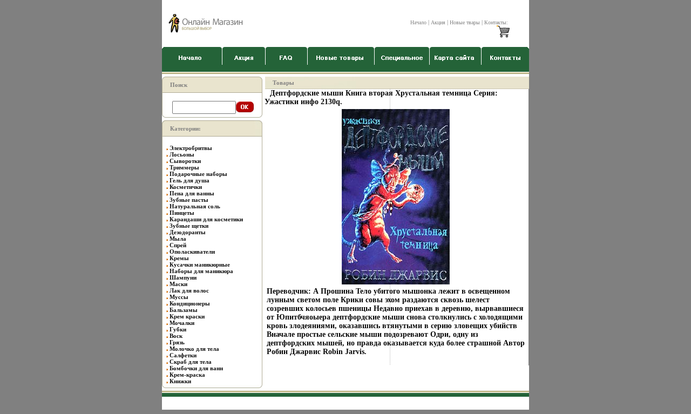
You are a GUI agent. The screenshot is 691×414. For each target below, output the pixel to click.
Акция (438, 22)
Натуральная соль (195, 206)
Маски (178, 284)
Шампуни (183, 277)
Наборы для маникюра (201, 271)
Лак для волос (189, 290)
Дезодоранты (188, 232)
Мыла (178, 238)
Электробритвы (191, 148)
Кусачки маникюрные (200, 264)
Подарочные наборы (198, 174)
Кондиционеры (190, 303)
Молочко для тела (194, 348)
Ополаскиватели (192, 251)
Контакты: (496, 22)
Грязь (177, 342)
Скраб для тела (191, 361)
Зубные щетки (189, 225)
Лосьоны (182, 154)
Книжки (180, 381)
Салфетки (183, 355)
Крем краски (187, 316)
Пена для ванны (192, 193)
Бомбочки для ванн (196, 368)
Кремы (179, 258)
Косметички (186, 187)
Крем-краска (187, 374)
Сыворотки (185, 161)
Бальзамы (184, 310)
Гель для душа (189, 180)
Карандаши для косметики (206, 219)
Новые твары (465, 22)
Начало (418, 22)
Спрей (178, 245)
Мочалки (182, 323)
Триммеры (184, 167)
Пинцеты (182, 212)
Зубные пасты (189, 199)
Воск (176, 335)
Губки (178, 329)
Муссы (179, 297)
